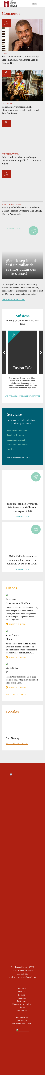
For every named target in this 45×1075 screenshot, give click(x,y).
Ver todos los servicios (18, 457)
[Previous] (4, 352)
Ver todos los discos (16, 694)
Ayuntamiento (22, 1017)
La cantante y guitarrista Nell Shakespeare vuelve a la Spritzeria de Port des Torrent (21, 110)
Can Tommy (12, 738)
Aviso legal (22, 1020)
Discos (22, 1007)
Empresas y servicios (21, 1004)
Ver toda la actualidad (13, 300)
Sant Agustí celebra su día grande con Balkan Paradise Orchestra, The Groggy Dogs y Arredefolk (22, 210)
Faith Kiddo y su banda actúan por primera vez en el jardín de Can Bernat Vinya (21, 160)
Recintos (22, 998)
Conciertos (21, 988)
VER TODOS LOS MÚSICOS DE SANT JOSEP (22, 396)
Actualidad (22, 1010)
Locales (21, 995)
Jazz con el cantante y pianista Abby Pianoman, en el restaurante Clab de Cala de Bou (20, 59)
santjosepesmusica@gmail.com (22, 977)
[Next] (40, 352)
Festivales (21, 1001)
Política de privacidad (21, 1023)
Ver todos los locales (17, 744)
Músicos (22, 992)
